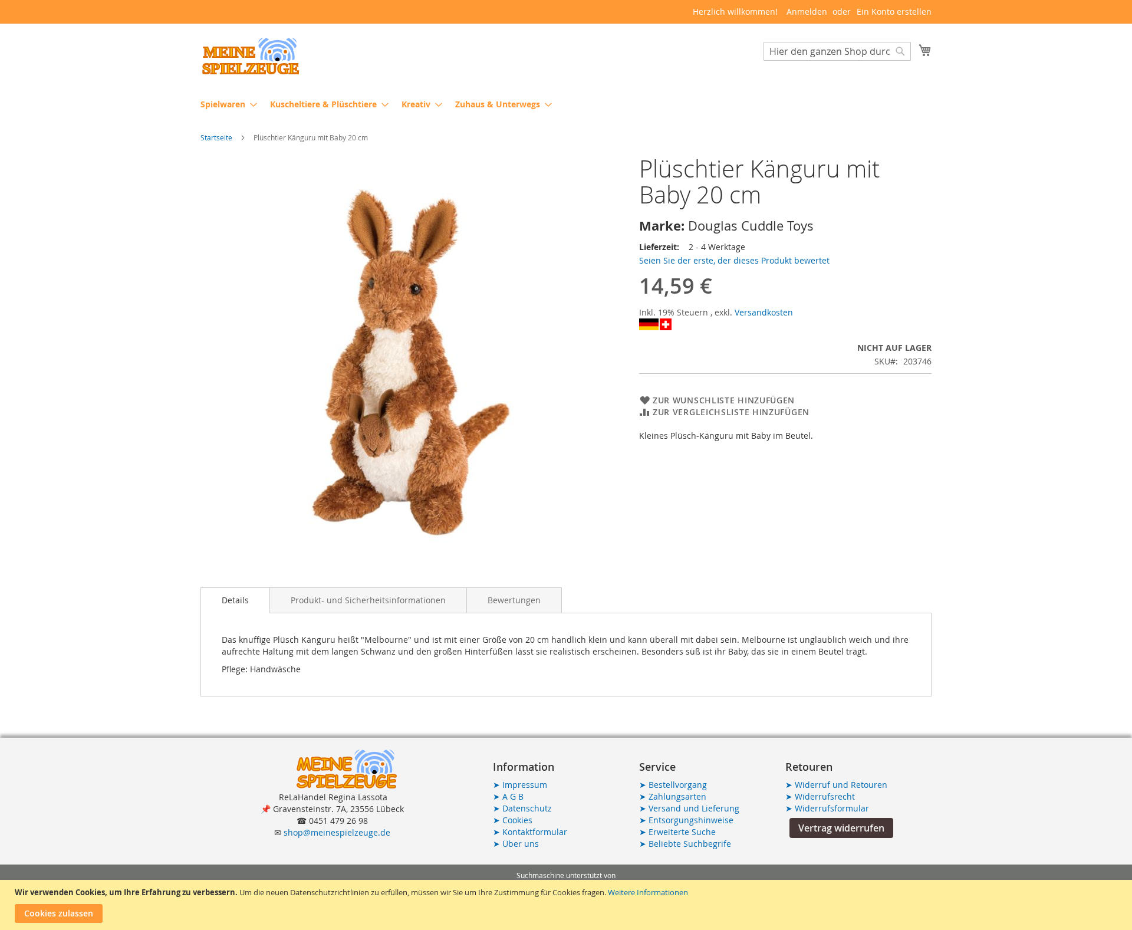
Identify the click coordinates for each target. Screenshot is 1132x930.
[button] (841, 828)
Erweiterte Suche (677, 831)
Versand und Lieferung (689, 808)
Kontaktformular (530, 831)
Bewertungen (514, 600)
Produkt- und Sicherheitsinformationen (368, 600)
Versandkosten (764, 312)
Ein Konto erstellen (894, 11)
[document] (567, 905)
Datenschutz (522, 808)
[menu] (566, 104)
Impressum (520, 784)
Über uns (516, 843)
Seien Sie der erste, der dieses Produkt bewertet (734, 260)
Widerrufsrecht (820, 796)
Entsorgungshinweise (686, 820)
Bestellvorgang (673, 784)
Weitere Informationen (648, 892)
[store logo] (250, 56)
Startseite (216, 137)
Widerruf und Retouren (836, 784)
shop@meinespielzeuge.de (337, 832)
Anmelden (807, 11)
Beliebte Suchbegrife (685, 843)
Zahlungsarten (672, 796)
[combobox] (837, 51)
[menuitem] (225, 104)
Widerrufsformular (827, 808)
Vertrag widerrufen (841, 828)
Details (235, 600)
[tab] (235, 600)
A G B (508, 796)
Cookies (512, 820)
